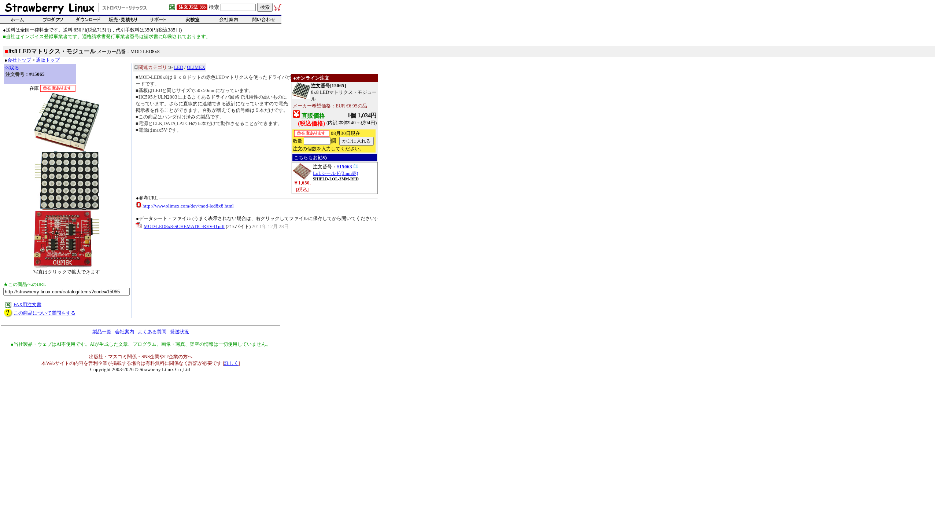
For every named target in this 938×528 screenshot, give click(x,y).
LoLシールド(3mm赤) (335, 173)
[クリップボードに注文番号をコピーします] (356, 166)
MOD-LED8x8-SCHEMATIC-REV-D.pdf (184, 226)
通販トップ (48, 60)
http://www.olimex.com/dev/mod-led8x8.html (188, 206)
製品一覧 (101, 331)
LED (178, 67)
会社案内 (124, 331)
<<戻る (11, 67)
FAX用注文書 (27, 304)
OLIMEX (196, 67)
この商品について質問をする (44, 313)
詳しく (231, 363)
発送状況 (179, 331)
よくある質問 (152, 331)
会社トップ (19, 60)
